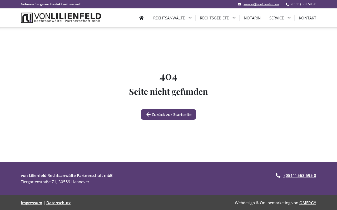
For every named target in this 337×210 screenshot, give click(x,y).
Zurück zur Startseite (172, 114)
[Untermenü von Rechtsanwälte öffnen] (190, 17)
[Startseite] (61, 17)
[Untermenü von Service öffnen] (289, 17)
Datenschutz (58, 202)
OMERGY (307, 202)
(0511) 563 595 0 (299, 175)
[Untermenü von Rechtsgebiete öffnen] (234, 17)
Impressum (31, 202)
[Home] (141, 17)
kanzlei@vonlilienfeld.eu (261, 4)
